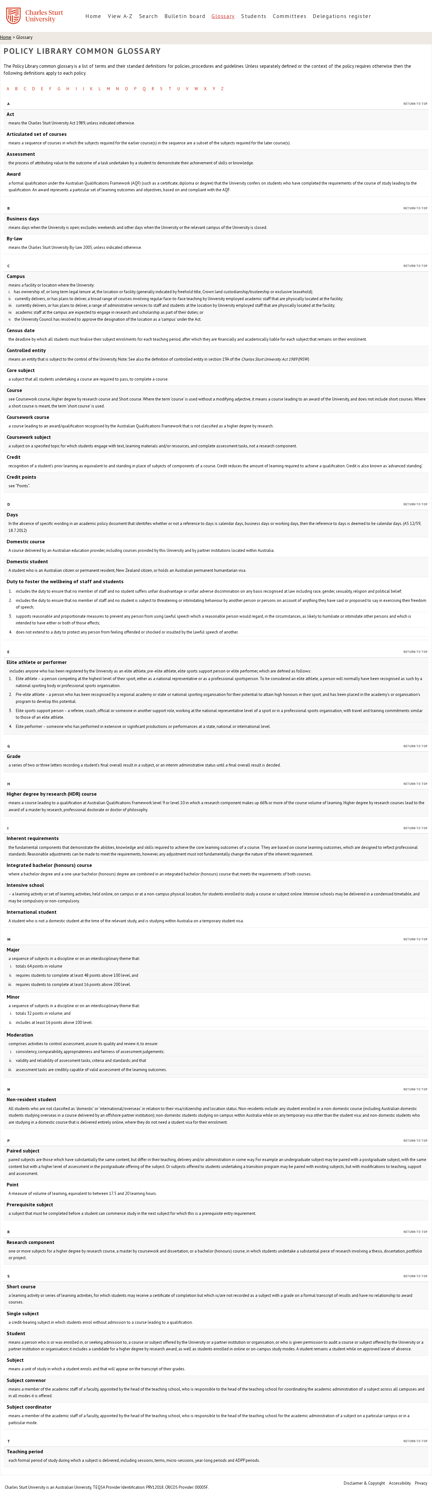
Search (148, 16)
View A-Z (120, 16)
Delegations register (342, 16)
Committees (289, 16)
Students (254, 16)
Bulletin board (184, 16)
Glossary (223, 16)
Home (93, 16)
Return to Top (416, 104)
